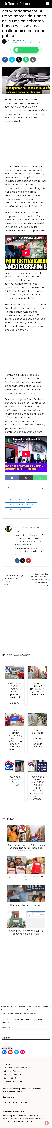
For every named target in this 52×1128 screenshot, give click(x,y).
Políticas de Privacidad (13, 1074)
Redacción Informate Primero (20, 40)
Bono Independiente (14, 504)
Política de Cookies (11, 1071)
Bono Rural (31, 504)
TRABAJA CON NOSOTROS (13, 1081)
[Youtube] (28, 560)
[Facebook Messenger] (12, 60)
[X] (19, 60)
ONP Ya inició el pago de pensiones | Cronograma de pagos (14, 579)
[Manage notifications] (47, 1123)
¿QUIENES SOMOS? (11, 1078)
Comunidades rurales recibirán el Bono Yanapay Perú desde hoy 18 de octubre (39, 579)
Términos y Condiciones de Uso (17, 1067)
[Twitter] (22, 560)
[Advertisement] (26, 143)
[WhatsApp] (26, 60)
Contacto (7, 1064)
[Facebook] (5, 60)
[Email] (33, 60)
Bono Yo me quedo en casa (18, 509)
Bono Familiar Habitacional (17, 499)
